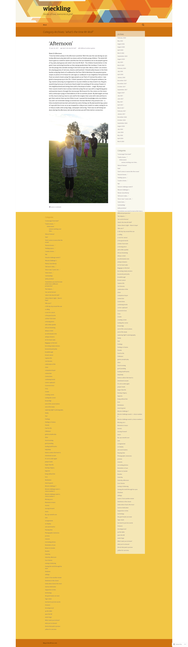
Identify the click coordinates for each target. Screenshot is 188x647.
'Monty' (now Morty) (123, 193)
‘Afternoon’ (61, 43)
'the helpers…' (122, 216)
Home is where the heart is (125, 378)
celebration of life (123, 289)
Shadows (120, 492)
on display (120, 447)
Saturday (120, 477)
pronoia (120, 459)
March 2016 (121, 141)
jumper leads (121, 387)
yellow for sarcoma (123, 550)
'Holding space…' (123, 177)
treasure (120, 526)
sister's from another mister (126, 498)
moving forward (122, 431)
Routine (120, 474)
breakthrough (122, 277)
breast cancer (122, 280)
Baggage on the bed (123, 268)
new (119, 441)
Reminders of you (123, 468)
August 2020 (121, 47)
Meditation (121, 405)
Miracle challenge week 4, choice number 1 (130, 419)
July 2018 (120, 71)
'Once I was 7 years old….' (125, 199)
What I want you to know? (125, 541)
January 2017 (121, 114)
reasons (120, 462)
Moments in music (123, 425)
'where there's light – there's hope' (128, 225)
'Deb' (119, 168)
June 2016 (120, 132)
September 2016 (122, 123)
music (119, 434)
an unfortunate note (123, 259)
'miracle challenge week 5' (125, 187)
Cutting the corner (123, 323)
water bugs (121, 538)
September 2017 (122, 90)
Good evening (122, 365)
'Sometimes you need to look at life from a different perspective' (53, 284)
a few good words (123, 240)
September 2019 (122, 56)
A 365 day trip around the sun (126, 231)
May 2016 (120, 135)
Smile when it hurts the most (126, 504)
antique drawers (122, 262)
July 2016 (120, 129)
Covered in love (122, 311)
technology (121, 514)
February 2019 (122, 68)
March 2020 (121, 53)
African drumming (123, 253)
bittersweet (123, 160)
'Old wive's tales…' (123, 196)
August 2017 (121, 93)
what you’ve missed (123, 544)
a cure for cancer (122, 237)
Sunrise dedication (123, 508)
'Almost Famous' (122, 165)
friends (120, 350)
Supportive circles (123, 511)
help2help (120, 374)
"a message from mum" (124, 154)
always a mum (122, 256)
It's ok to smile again (123, 384)
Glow (119, 362)
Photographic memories (125, 456)
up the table (121, 532)
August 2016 (121, 126)
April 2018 (120, 74)
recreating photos (123, 465)
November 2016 (122, 117)
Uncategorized (122, 529)
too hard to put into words (125, 523)
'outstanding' (121, 205)
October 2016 (122, 120)
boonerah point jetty (124, 274)
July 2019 (120, 62)
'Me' (119, 184)
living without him (123, 399)
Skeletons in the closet (124, 501)
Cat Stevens (121, 286)
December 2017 (122, 80)
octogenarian (121, 444)
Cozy (119, 314)
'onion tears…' (122, 202)
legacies (120, 396)
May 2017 (120, 102)
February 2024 (122, 38)
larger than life (122, 390)
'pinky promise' (122, 208)
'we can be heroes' (123, 219)
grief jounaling (122, 368)
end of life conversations (125, 329)
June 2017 (120, 99)
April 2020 (120, 50)
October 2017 (122, 86)
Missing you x (121, 422)
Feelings (120, 344)
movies (120, 428)
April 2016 (120, 138)
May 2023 (120, 41)
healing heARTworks (123, 371)
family (119, 338)
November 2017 (122, 83)
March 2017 (121, 108)
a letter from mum (123, 243)
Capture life (121, 283)
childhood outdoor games (87, 48)
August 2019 (121, 59)
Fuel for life (121, 353)
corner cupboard (122, 307)
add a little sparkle (123, 250)
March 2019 (121, 65)
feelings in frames (123, 347)
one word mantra (122, 450)
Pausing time (121, 453)
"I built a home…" (122, 157)
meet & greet (121, 408)
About (45, 25)
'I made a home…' (123, 181)
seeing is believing (123, 486)
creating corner (122, 320)
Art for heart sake (123, 265)
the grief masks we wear (125, 517)
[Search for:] (143, 25)
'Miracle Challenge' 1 (123, 190)
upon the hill (121, 535)
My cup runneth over (123, 437)
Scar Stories (121, 483)
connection (121, 298)
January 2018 (121, 77)
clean (119, 292)
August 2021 (121, 44)
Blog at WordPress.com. (50, 643)
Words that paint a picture (125, 547)
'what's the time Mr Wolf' (69, 48)
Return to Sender (123, 471)
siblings (120, 495)
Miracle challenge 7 (123, 411)
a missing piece (122, 247)
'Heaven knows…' (123, 174)
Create (120, 317)
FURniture (120, 356)
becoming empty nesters (125, 271)
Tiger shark (121, 520)
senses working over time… (129, 162)
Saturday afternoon (123, 480)
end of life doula (122, 332)
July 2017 (120, 96)
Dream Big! (121, 326)
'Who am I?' (121, 228)
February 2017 (122, 111)
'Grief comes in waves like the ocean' (128, 171)
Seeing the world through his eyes (128, 489)
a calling (120, 234)
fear (119, 341)
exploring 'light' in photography (127, 335)
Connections (121, 301)
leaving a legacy (122, 393)
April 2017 (120, 105)
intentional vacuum (123, 381)
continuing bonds (123, 304)
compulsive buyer (123, 295)
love (119, 402)
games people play (123, 359)
